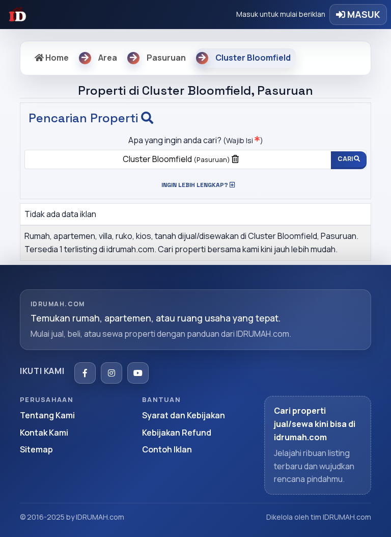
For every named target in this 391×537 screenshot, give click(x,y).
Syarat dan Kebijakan (183, 415)
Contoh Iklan (167, 449)
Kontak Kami (44, 432)
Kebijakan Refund (176, 432)
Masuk (362, 14)
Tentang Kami (47, 415)
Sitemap (36, 449)
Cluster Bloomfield (176, 159)
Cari (346, 158)
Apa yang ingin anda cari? (195, 140)
